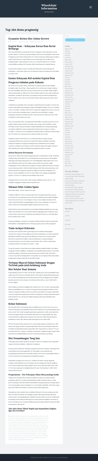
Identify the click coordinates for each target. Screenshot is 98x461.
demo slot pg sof (36, 426)
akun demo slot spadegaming (29, 416)
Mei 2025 (67, 82)
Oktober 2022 (68, 150)
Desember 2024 (69, 93)
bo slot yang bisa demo (19, 420)
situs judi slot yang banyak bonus (30, 433)
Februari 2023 (68, 141)
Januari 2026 (68, 64)
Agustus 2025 (68, 75)
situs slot (67, 211)
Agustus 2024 (68, 101)
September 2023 (69, 126)
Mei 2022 (67, 159)
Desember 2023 (69, 119)
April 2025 (68, 84)
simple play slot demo (17, 433)
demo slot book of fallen (29, 424)
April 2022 (67, 161)
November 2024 (69, 95)
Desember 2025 (69, 66)
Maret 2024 (68, 112)
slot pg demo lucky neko (24, 437)
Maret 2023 (68, 139)
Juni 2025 (67, 79)
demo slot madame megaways (25, 426)
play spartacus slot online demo (29, 431)
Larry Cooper (24, 41)
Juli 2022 (67, 157)
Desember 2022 (69, 146)
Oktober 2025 (68, 71)
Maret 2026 (68, 60)
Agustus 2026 (68, 48)
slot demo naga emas (26, 435)
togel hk (67, 215)
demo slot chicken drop (40, 424)
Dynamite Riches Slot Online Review (28, 38)
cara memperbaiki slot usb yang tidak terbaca (21, 422)
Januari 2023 (68, 143)
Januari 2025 (68, 90)
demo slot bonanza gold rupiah (15, 424)
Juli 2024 (67, 104)
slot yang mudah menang (36, 437)
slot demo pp (45, 435)
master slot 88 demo (17, 431)
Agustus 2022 (68, 154)
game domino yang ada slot (18, 428)
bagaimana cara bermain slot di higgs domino (32, 418)
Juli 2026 (67, 51)
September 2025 (69, 73)
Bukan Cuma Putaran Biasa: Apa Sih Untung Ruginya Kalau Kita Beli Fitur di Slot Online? (75, 201)
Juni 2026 (67, 53)
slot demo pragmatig (13, 437)
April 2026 (67, 57)
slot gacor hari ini (69, 229)
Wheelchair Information (49, 7)
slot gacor (67, 220)
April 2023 (67, 137)
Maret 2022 (68, 163)
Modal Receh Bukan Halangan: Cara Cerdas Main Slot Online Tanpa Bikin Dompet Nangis (74, 176)
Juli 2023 (67, 130)
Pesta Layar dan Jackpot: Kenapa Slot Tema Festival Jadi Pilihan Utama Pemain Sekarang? (74, 183)
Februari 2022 (69, 165)
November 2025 (69, 68)
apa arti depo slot (40, 416)
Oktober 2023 (68, 123)
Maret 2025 (68, 86)
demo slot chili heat (12, 426)
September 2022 (69, 152)
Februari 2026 (69, 62)
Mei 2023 (67, 134)
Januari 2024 (68, 117)
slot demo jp (18, 435)
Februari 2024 (69, 115)
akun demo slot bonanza (16, 416)
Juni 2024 (67, 106)
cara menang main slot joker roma (41, 422)
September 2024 (69, 99)
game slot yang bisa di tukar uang (33, 428)
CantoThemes (63, 457)
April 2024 (67, 110)
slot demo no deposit (37, 435)
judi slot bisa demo (26, 429)
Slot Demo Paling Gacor (38, 41)
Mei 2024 (67, 108)
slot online (68, 224)
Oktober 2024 (68, 97)
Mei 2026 (67, 55)
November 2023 (69, 121)
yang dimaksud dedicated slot (26, 439)
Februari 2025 (69, 88)
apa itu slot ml (17, 418)
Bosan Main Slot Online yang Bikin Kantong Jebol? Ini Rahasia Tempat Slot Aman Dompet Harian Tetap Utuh (75, 190)
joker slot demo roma (17, 429)
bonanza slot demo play (31, 420)
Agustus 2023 (68, 128)
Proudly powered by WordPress (39, 457)
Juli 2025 (67, 77)
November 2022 (69, 148)
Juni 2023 (67, 132)
